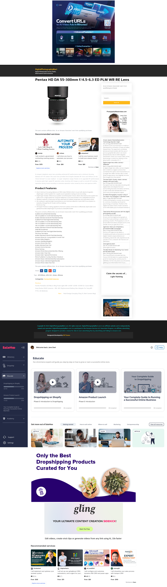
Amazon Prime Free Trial (42, 243)
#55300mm (41, 275)
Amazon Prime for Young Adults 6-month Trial (49, 237)
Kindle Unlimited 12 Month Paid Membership (49, 227)
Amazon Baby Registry (42, 239)
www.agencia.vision (109, 244)
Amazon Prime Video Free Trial (44, 263)
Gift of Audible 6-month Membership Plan (48, 223)
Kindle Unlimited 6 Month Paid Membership (48, 235)
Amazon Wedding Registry (43, 241)
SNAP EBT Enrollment (41, 229)
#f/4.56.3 (49, 275)
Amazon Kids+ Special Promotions (46, 255)
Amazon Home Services (43, 247)
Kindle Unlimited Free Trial (43, 245)
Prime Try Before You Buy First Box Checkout (49, 257)
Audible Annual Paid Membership (45, 214)
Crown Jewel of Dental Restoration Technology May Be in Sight (113, 141)
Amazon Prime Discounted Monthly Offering (49, 251)
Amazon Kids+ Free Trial (42, 253)
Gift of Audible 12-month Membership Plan (48, 216)
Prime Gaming (39, 249)
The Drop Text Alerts (41, 233)
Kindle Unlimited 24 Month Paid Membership (49, 218)
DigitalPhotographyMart (46, 69)
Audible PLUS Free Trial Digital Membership (48, 231)
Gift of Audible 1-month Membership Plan (48, 225)
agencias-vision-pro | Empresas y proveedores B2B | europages (113, 228)
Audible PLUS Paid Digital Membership (47, 220)
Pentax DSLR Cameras (51, 279)
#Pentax (60, 275)
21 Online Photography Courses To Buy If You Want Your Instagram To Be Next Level (116, 195)
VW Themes (66, 335)
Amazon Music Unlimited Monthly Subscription (49, 259)
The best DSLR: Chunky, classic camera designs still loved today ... (115, 180)
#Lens (55, 275)
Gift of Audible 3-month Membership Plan (48, 222)
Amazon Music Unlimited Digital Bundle (47, 261)
